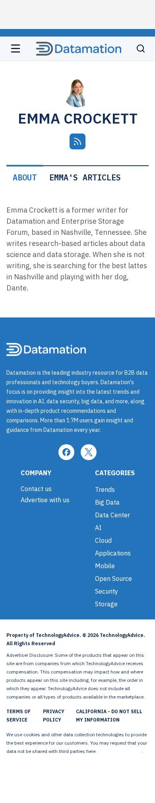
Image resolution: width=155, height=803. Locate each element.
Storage (106, 604)
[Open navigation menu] (15, 48)
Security (106, 591)
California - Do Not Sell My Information (109, 715)
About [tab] (25, 177)
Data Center (112, 515)
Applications (113, 553)
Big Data (107, 502)
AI (98, 528)
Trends (105, 489)
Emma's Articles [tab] (85, 177)
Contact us (36, 489)
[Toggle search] (140, 48)
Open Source (113, 578)
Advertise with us (45, 500)
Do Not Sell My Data (120, 751)
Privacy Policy (53, 715)
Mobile (105, 566)
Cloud (103, 540)
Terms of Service (18, 715)
